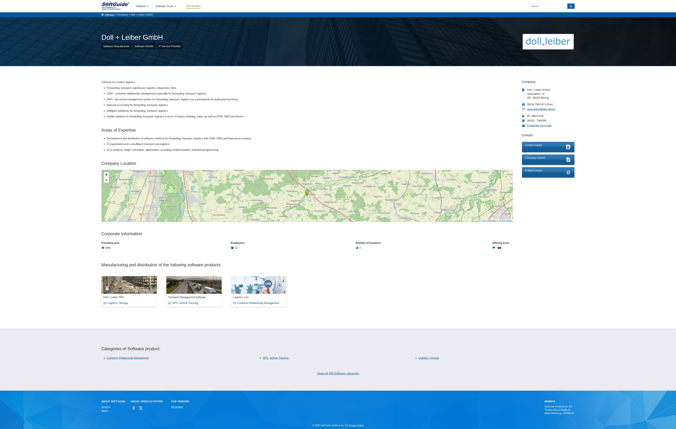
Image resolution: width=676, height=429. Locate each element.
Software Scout (164, 6)
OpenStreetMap (505, 220)
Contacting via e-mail (539, 125)
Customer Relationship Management (258, 302)
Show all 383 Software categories (338, 373)
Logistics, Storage (117, 302)
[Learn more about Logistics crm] (259, 291)
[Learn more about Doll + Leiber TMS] (129, 291)
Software (141, 6)
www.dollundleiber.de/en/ (541, 109)
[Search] (571, 6)
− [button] (106, 180)
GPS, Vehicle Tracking (185, 302)
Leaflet (483, 220)
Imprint (104, 411)
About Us (105, 407)
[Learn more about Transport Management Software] (194, 291)
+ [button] (106, 174)
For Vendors (193, 5)
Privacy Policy (356, 425)
